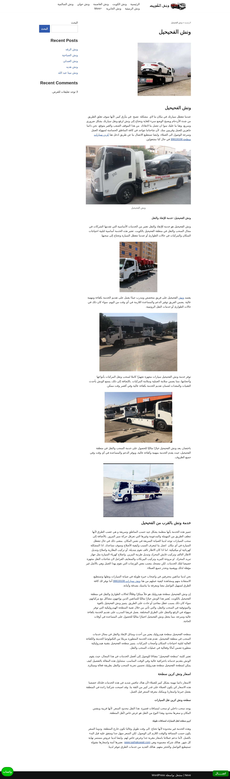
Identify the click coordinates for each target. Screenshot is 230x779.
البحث (74, 22)
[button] (101, 8)
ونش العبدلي (70, 61)
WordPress (158, 775)
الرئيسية (135, 4)
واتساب (7, 771)
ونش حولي (83, 4)
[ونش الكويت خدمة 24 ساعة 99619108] (167, 6)
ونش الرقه (72, 49)
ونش (181, 297)
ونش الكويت (119, 4)
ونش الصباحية (70, 55)
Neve (188, 775)
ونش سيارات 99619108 (127, 581)
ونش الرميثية (132, 8)
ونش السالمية (65, 4)
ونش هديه (72, 66)
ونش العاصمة (101, 4)
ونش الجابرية (113, 8)
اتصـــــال (220, 773)
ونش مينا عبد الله (68, 72)
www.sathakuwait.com (137, 742)
